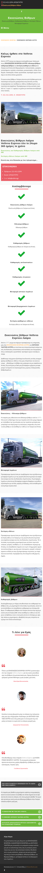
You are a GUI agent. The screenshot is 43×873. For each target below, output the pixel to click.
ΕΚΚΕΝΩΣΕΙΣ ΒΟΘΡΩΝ (8, 40)
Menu (6, 28)
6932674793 (20, 95)
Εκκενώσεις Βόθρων (21, 18)
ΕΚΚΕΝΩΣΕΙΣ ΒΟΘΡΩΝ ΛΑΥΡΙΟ (18, 345)
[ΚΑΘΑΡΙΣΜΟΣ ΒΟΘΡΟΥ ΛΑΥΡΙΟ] (21, 596)
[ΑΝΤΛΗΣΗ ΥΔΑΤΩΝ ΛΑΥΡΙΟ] (21, 528)
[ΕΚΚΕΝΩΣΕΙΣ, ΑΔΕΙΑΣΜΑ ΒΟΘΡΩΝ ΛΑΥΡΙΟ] (21, 410)
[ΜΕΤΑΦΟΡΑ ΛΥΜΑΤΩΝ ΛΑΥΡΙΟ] (21, 467)
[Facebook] (21, 11)
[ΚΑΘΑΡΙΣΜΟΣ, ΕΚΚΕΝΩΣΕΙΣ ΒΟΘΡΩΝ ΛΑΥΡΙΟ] (21, 132)
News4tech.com (32, 867)
